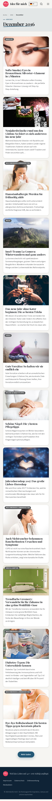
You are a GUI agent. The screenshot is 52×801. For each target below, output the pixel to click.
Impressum (7, 780)
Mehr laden (26, 754)
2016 (11, 15)
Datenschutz (19, 780)
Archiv (5, 15)
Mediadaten (7, 785)
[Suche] (41, 4)
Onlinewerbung (33, 780)
